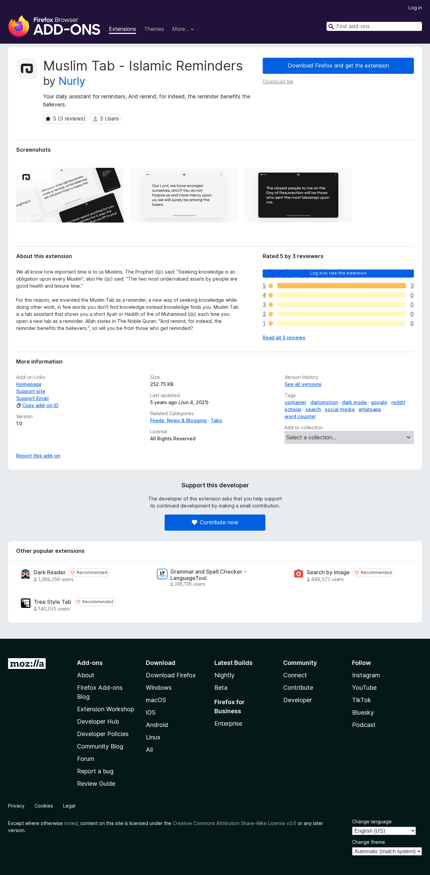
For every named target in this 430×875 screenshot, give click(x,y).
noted (71, 823)
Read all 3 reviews (284, 337)
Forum (85, 758)
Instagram (366, 675)
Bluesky (363, 712)
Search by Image (328, 572)
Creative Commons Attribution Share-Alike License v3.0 (234, 823)
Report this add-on (38, 455)
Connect (295, 675)
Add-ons (90, 662)
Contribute (298, 687)
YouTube (364, 687)
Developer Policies (103, 733)
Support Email (32, 398)
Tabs (216, 420)
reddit (398, 402)
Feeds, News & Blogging (178, 420)
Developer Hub (98, 721)
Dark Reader (50, 572)
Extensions (122, 29)
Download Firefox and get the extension (338, 65)
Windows (159, 687)
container (295, 402)
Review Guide (96, 783)
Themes (154, 29)
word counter (300, 416)
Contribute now (219, 522)
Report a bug (95, 771)
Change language (372, 821)
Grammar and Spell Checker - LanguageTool (208, 575)
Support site (30, 391)
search (313, 409)
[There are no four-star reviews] (341, 295)
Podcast (364, 724)
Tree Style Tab (52, 602)
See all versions (303, 384)
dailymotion (324, 402)
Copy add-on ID (40, 405)
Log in (415, 7)
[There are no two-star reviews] (341, 314)
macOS (156, 699)
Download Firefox (171, 675)
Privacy (16, 806)
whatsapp (369, 409)
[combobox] (374, 26)
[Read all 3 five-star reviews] (341, 285)
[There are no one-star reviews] (341, 323)
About (85, 675)
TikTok (361, 699)
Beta (220, 687)
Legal (69, 806)
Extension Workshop (105, 709)
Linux (153, 737)
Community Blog (100, 746)
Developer (297, 699)
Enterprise (228, 723)
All (149, 749)
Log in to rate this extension (338, 273)
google (379, 402)
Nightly (224, 675)
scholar (293, 409)
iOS (151, 712)
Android (157, 724)
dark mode (354, 402)
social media (339, 409)
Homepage (29, 384)
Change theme (368, 842)
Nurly (71, 81)
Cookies (44, 806)
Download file (278, 81)
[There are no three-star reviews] (341, 304)
